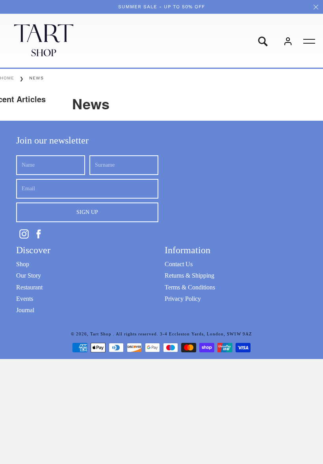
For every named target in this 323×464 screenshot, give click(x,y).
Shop (22, 264)
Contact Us (179, 264)
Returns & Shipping (189, 275)
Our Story (28, 275)
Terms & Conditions (190, 287)
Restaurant (29, 287)
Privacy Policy (183, 298)
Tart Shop (101, 333)
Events (24, 298)
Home (7, 78)
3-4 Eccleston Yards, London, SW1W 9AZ (206, 333)
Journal (25, 310)
